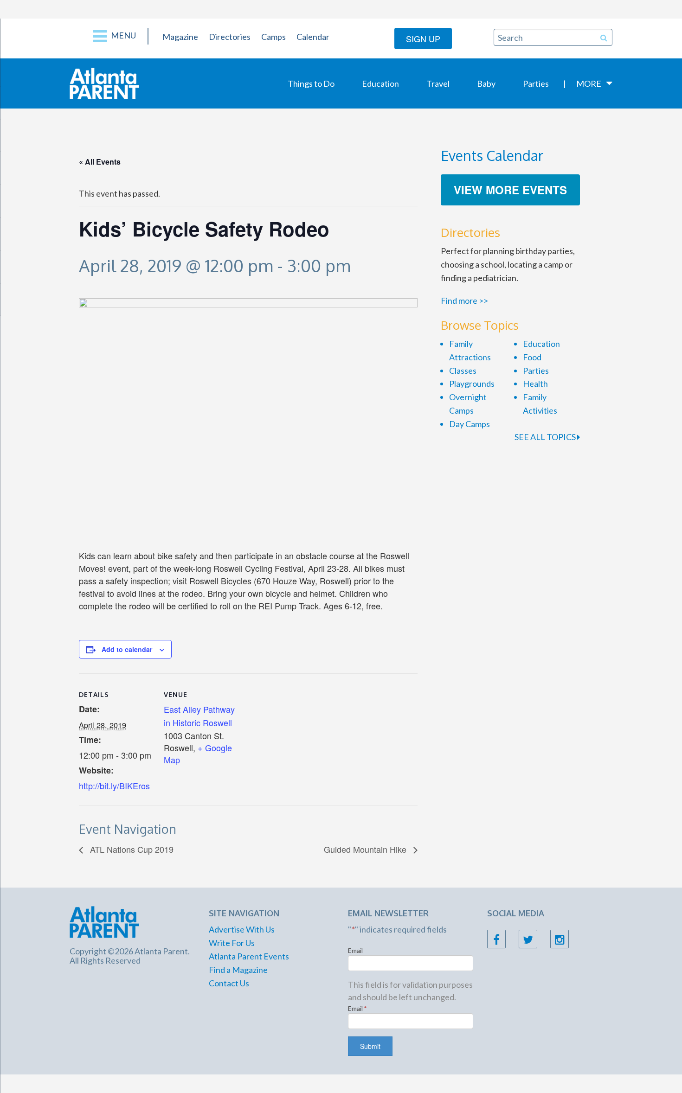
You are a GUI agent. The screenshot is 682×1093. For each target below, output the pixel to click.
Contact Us (229, 983)
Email (355, 950)
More (588, 83)
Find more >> (464, 300)
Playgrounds (472, 383)
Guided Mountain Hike (366, 849)
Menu (122, 35)
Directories (230, 37)
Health (535, 383)
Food (532, 357)
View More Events (510, 190)
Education (380, 83)
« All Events (100, 161)
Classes (462, 370)
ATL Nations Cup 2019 (131, 849)
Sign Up (423, 38)
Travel (438, 83)
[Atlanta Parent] (104, 82)
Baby (486, 83)
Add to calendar (127, 649)
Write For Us (232, 943)
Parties (536, 83)
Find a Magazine (238, 970)
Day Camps (469, 424)
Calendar (312, 37)
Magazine (180, 37)
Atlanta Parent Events (249, 956)
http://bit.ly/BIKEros (114, 786)
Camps (273, 37)
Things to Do (311, 83)
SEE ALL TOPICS (546, 437)
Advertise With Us (242, 929)
